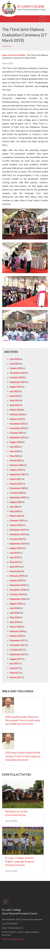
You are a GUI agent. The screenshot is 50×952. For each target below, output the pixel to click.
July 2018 (14, 608)
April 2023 (15, 405)
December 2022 (17, 423)
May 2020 (15, 511)
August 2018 (16, 603)
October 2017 (16, 649)
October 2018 (16, 594)
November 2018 (18, 589)
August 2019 (16, 548)
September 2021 (18, 474)
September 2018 (18, 599)
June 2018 (14, 612)
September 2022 (18, 437)
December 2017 (17, 640)
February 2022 (17, 465)
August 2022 (16, 442)
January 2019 (16, 580)
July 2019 (14, 552)
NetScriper (20, 939)
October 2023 (16, 377)
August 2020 (16, 502)
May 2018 (15, 617)
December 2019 (17, 529)
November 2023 (18, 372)
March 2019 (16, 571)
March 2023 (16, 409)
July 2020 (14, 506)
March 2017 (16, 677)
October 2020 (16, 492)
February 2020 (17, 520)
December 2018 (17, 585)
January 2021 (16, 483)
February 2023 (17, 414)
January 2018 (16, 635)
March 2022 (16, 460)
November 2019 (18, 534)
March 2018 (16, 626)
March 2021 (16, 479)
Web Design (7, 939)
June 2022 (14, 451)
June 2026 (14, 359)
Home (4, 55)
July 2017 (14, 663)
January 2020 (16, 525)
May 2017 (15, 672)
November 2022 (18, 428)
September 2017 (18, 654)
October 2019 (16, 539)
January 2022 (16, 469)
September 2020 (18, 497)
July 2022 (14, 446)
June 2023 (14, 396)
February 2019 (17, 575)
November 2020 (18, 488)
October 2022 (16, 432)
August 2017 (16, 659)
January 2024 (16, 368)
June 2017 (14, 668)
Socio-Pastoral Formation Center (31, 9)
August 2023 (16, 386)
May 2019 (15, 562)
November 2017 (18, 645)
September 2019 (18, 543)
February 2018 (17, 631)
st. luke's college (30, 6)
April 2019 (15, 566)
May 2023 (15, 400)
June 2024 (14, 363)
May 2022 (15, 456)
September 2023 (18, 382)
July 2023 (14, 391)
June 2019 (14, 557)
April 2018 (15, 622)
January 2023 (16, 419)
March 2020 (16, 515)
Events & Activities (17, 55)
